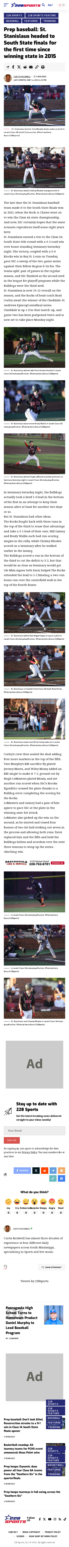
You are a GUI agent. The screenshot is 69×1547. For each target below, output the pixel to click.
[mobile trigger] (7, 5)
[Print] (42, 67)
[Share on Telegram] (53, 1170)
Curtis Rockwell (22, 76)
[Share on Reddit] (25, 67)
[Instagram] (55, 1519)
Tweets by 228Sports (34, 1281)
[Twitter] (44, 1519)
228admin (13, 1338)
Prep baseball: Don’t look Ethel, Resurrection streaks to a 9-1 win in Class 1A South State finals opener (23, 1425)
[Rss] (60, 1519)
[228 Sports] (25, 5)
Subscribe (11, 1140)
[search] (43, 4)
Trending (49, 21)
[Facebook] (40, 1519)
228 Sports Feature (42, 15)
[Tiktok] (65, 1519)
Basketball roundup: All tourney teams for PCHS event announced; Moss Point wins (23, 1449)
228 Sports (14, 15)
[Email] (31, 67)
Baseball (12, 21)
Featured (31, 21)
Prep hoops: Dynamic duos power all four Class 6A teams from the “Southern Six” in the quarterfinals (23, 1472)
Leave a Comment (53, 1267)
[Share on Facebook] (13, 67)
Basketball (56, 1465)
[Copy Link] (36, 67)
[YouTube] (49, 1519)
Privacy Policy (29, 1152)
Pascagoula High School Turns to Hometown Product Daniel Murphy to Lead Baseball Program (21, 1320)
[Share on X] (19, 67)
